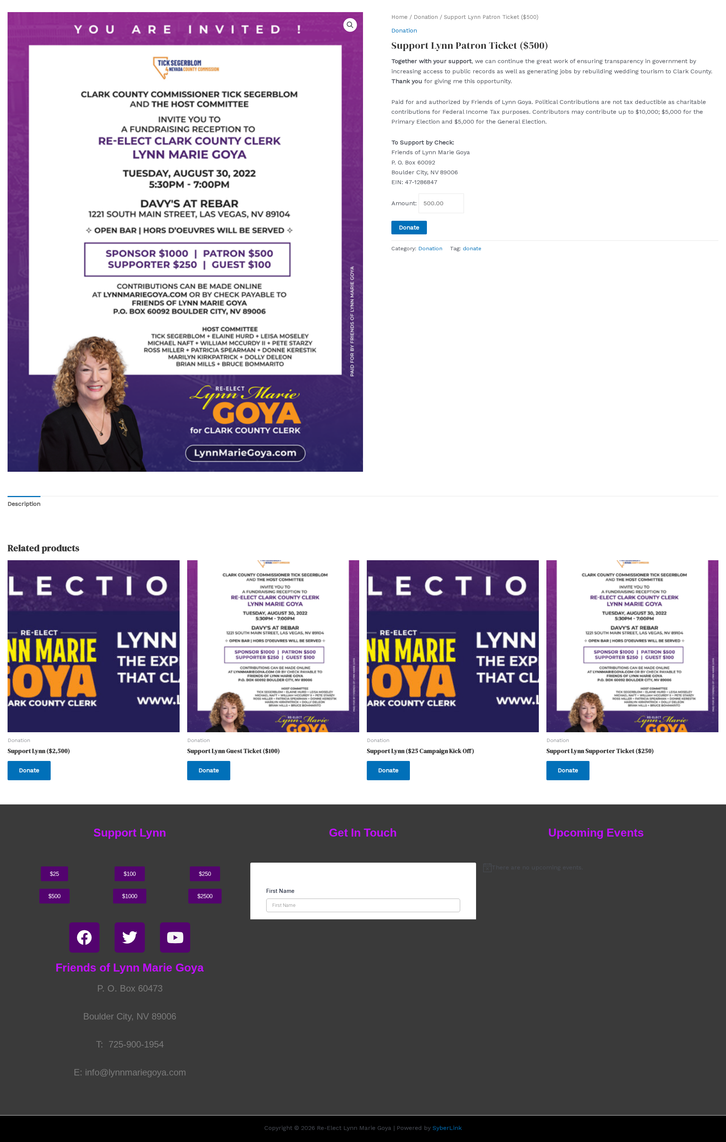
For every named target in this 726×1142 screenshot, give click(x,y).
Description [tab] (24, 503)
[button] (350, 25)
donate (472, 248)
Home (399, 17)
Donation (426, 17)
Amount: (404, 203)
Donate (409, 227)
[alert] (596, 867)
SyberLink (447, 1127)
